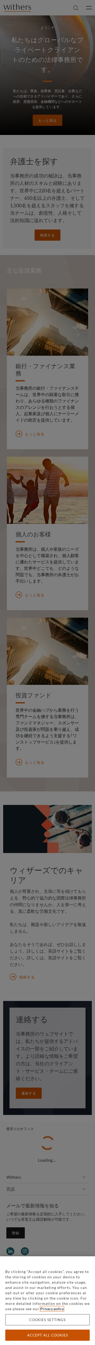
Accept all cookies (47, 1335)
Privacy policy (52, 1308)
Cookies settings (47, 1320)
